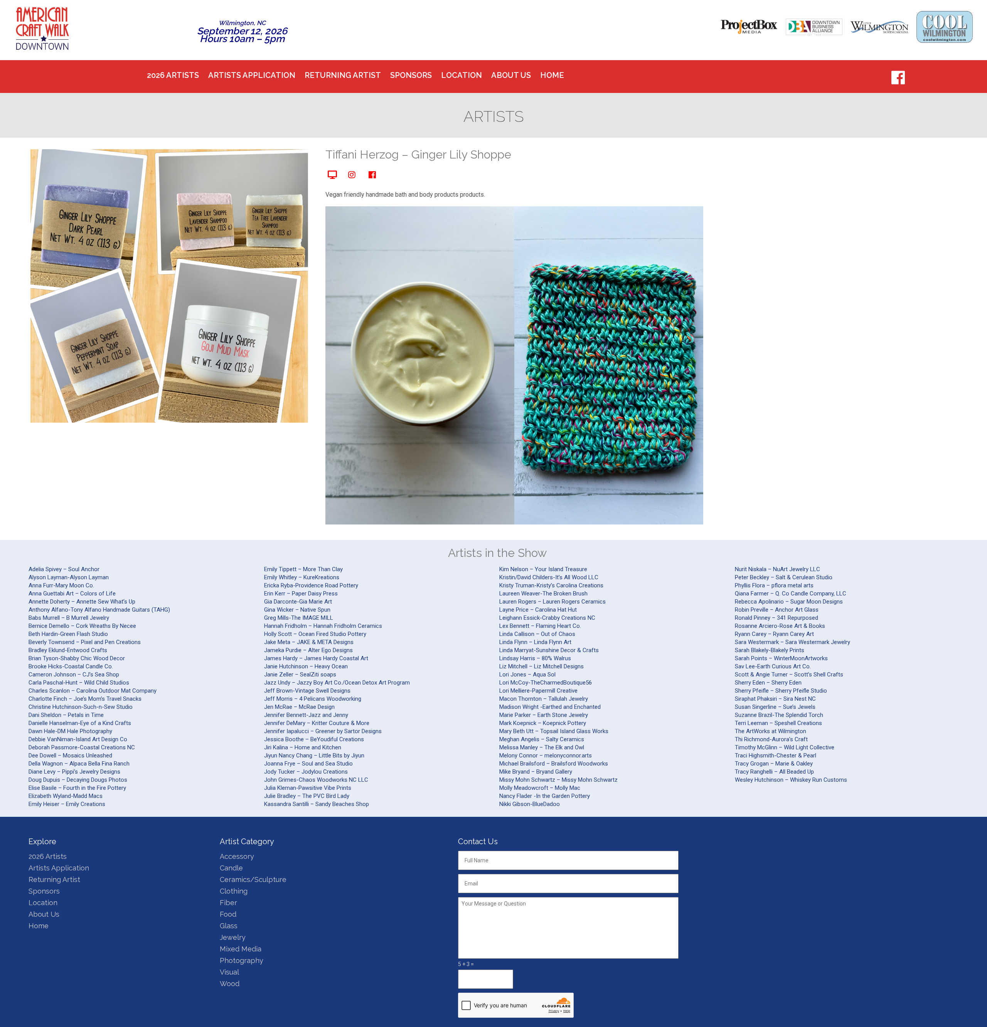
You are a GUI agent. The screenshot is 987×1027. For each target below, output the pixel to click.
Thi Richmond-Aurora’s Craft (771, 739)
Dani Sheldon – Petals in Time (66, 715)
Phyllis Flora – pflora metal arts (774, 585)
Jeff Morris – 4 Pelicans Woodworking (312, 699)
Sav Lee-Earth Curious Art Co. (773, 666)
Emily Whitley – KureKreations (301, 577)
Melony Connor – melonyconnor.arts (545, 755)
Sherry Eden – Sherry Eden (768, 683)
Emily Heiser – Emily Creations (67, 804)
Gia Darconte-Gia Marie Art (298, 602)
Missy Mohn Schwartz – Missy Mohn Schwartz (558, 780)
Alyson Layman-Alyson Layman (69, 577)
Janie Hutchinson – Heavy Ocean (306, 666)
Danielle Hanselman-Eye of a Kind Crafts (80, 723)
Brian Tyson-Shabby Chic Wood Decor (77, 658)
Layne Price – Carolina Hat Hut (538, 610)
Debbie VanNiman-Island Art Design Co (78, 739)
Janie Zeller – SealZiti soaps (300, 674)
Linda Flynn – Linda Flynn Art (535, 642)
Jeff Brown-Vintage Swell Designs (307, 691)
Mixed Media (240, 949)
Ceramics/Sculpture (253, 879)
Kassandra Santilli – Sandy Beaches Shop (316, 804)
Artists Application (251, 75)
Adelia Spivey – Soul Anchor (64, 569)
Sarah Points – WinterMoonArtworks (781, 658)
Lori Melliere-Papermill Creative (538, 691)
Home (552, 75)
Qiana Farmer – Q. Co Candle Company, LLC (790, 593)
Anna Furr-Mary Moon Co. (61, 585)
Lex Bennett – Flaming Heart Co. (540, 626)
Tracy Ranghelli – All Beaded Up (774, 772)
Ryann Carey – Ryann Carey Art (774, 634)
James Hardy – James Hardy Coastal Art (316, 658)
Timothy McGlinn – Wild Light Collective (784, 747)
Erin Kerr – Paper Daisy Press (301, 593)
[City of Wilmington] (879, 27)
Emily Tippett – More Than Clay (303, 569)
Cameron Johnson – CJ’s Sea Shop (74, 674)
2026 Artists (173, 75)
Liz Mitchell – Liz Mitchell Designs (541, 666)
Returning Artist (343, 75)
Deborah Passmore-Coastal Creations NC (82, 747)
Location (461, 75)
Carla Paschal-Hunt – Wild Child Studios (79, 683)
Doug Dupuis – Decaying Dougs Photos (78, 780)
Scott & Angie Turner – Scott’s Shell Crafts (789, 674)
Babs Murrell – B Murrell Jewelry (69, 618)
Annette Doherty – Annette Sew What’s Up (82, 602)
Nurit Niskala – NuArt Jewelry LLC (777, 569)
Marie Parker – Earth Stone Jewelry (543, 715)
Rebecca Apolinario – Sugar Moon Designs (789, 602)
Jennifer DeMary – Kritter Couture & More (316, 723)
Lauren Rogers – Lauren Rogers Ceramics (552, 602)
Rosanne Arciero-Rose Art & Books (780, 626)
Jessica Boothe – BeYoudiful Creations (314, 739)
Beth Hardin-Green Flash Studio (68, 634)
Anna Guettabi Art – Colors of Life (72, 593)
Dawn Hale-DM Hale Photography (70, 731)
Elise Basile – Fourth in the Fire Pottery (77, 788)
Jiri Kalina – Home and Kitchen (302, 747)
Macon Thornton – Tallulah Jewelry (543, 699)
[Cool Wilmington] (945, 27)
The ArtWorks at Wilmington (770, 731)
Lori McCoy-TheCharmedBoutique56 (545, 683)
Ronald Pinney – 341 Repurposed (776, 618)
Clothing (234, 891)
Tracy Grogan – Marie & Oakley (774, 764)
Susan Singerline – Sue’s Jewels (775, 707)
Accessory (237, 856)
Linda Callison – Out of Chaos (537, 634)
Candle (231, 868)
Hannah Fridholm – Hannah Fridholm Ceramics (323, 626)
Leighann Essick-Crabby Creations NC (547, 618)
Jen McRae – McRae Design (299, 707)
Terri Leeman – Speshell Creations (778, 723)
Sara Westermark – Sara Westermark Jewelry (792, 642)
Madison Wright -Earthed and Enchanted (550, 707)
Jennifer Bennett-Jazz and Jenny (306, 715)
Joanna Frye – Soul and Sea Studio (308, 764)
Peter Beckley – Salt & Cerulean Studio (783, 577)
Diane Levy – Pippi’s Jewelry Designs (74, 772)
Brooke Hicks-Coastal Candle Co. (71, 666)
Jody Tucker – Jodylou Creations (306, 772)
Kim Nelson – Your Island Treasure (543, 569)
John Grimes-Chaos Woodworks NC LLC (316, 780)
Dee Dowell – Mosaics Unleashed (70, 755)
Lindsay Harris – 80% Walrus (535, 658)
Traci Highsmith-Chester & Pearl (775, 755)
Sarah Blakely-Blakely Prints (769, 650)
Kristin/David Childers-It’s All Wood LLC (548, 577)
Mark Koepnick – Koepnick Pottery (542, 723)
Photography (241, 960)
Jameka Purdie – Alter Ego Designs (308, 650)
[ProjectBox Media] (749, 27)
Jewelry (233, 937)
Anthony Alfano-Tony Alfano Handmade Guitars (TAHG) (99, 610)
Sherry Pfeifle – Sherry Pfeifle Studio (781, 691)
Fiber (228, 903)
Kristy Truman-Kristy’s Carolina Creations (551, 585)
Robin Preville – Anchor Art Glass (777, 610)
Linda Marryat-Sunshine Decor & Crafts (549, 650)
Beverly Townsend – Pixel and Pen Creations (85, 642)
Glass (228, 926)
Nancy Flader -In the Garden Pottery (544, 796)
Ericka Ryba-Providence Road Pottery (311, 585)
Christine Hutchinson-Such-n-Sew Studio (81, 707)
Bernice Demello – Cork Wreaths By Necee (82, 626)
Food (228, 914)
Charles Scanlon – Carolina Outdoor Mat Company (93, 691)
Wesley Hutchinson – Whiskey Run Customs (791, 780)
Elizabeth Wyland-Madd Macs (66, 796)
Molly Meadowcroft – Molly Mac (539, 788)
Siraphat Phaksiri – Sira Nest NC (775, 699)
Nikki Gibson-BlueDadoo (529, 804)
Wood (229, 984)
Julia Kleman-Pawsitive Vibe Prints (307, 788)
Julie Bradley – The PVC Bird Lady (306, 796)
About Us (511, 75)
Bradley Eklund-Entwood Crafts (68, 650)
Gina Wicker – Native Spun (297, 610)
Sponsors (411, 75)
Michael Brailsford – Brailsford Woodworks (553, 764)
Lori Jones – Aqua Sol (527, 674)
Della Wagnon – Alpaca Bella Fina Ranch (79, 764)
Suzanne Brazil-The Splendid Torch (779, 715)
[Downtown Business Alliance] (814, 27)
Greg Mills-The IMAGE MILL (298, 618)
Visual (229, 972)
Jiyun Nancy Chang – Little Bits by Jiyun (314, 755)
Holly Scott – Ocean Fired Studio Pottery (315, 634)
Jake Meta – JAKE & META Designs (309, 642)
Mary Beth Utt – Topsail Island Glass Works (553, 731)
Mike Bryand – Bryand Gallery (535, 772)
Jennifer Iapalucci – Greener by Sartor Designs (323, 731)
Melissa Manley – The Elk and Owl (541, 747)
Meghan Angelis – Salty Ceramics (541, 739)
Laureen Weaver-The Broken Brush (543, 593)
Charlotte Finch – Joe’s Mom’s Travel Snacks (85, 699)
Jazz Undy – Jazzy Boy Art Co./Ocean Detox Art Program (337, 683)
